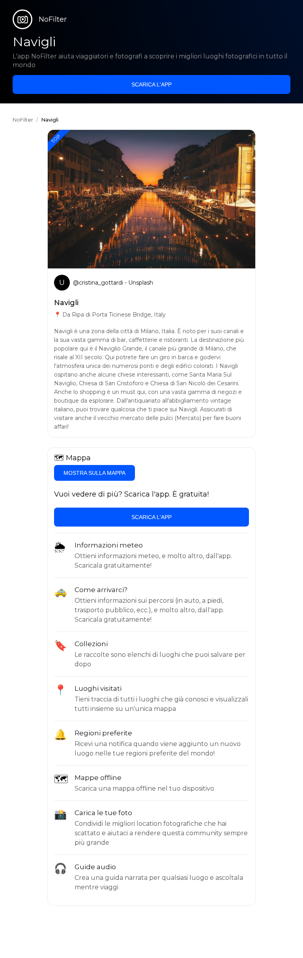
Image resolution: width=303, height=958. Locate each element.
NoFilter (23, 119)
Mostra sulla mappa (94, 473)
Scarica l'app (151, 84)
